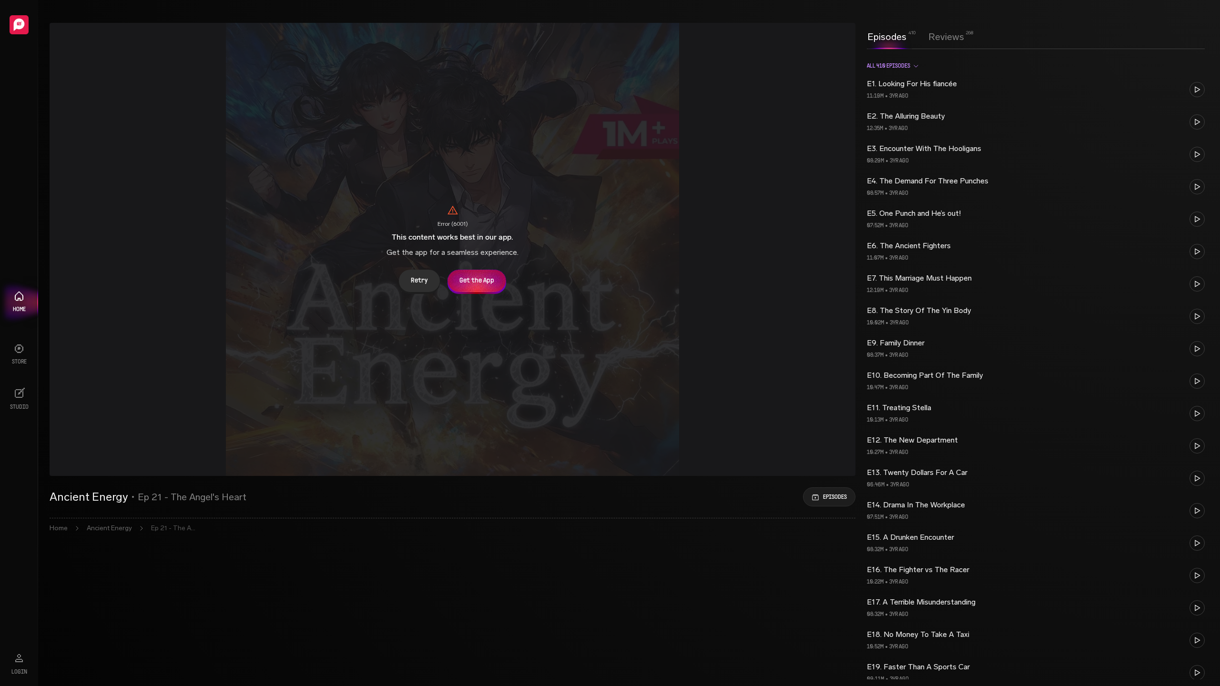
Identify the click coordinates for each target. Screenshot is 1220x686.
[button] (1036, 89)
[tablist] (916, 36)
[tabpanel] (1036, 366)
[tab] (887, 36)
